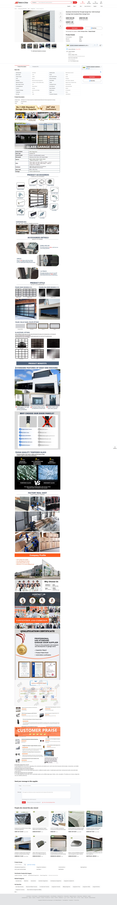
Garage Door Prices (76, 886)
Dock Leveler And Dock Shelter (20, 869)
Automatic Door (19, 880)
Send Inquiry (74, 28)
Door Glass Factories (19, 886)
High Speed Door (83, 867)
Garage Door (33, 8)
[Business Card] (100, 71)
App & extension (87, 6)
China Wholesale (53, 896)
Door (29, 8)
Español (34, 897)
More (16, 891)
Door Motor (39, 869)
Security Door (33, 880)
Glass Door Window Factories (31, 886)
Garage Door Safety (86, 886)
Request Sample (92, 31)
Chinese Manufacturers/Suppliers (44, 896)
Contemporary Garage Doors (55, 880)
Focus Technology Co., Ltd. (50, 900)
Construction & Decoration (22, 8)
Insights (89, 896)
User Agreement (65, 900)
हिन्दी (75, 897)
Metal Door (26, 880)
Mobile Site (85, 896)
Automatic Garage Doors (43, 880)
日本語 (72, 897)
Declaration (71, 900)
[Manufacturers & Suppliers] (21, 2)
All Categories (18, 6)
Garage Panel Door (96, 886)
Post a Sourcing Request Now (48, 802)
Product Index (79, 896)
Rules (102, 6)
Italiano (52, 897)
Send (24, 802)
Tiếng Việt (86, 897)
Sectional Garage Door (40, 8)
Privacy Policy (76, 900)
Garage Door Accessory (20, 889)
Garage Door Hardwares (41, 867)
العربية (65, 897)
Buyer (74, 6)
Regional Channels (73, 896)
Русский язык (47, 897)
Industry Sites (66, 896)
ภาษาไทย (78, 897)
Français (42, 897)
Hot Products (28, 896)
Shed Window (61, 869)
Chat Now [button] (94, 28)
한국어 (68, 897)
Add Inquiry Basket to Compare (39, 51)
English (30, 897)
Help (80, 6)
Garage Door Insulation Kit (69, 880)
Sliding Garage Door (66, 886)
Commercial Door (61, 867)
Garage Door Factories (56, 886)
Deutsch (56, 897)
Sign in (101, 3)
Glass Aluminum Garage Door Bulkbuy (34, 889)
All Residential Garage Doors (20, 867)
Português (38, 897)
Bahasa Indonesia (92, 897)
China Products (34, 896)
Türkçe (82, 897)
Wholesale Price (60, 896)
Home (16, 8)
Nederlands (61, 897)
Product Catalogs (31, 864)
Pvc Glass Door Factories (44, 886)
